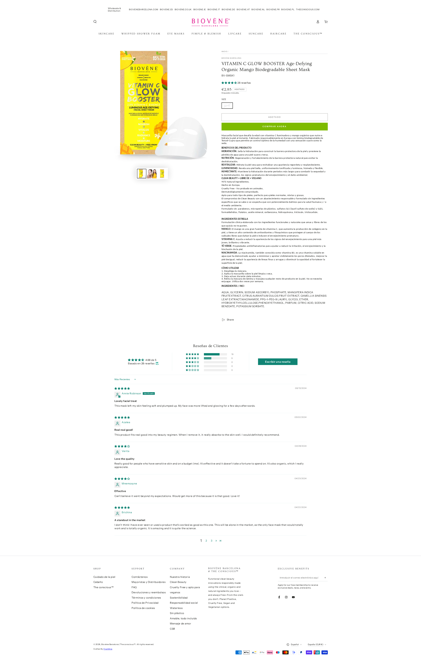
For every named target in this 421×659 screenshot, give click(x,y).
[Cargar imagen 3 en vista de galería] (162, 173)
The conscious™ (103, 587)
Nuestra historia (180, 576)
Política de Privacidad (145, 602)
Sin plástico (177, 613)
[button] (95, 21)
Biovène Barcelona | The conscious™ (118, 644)
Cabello (98, 582)
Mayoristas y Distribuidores (148, 582)
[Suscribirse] (326, 577)
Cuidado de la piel (104, 576)
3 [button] (211, 540)
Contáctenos (140, 576)
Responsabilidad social (184, 602)
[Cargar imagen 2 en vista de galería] (152, 173)
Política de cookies (143, 608)
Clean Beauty (178, 582)
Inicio (224, 51)
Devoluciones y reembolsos (149, 592)
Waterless (176, 608)
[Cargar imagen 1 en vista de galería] (141, 173)
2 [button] (206, 540)
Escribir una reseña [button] (277, 361)
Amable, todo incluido (183, 618)
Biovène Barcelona (232, 58)
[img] (122, 388)
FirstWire (108, 649)
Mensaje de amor (180, 623)
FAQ (134, 587)
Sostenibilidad (179, 597)
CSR (172, 628)
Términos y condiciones (146, 597)
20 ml (227, 105)
